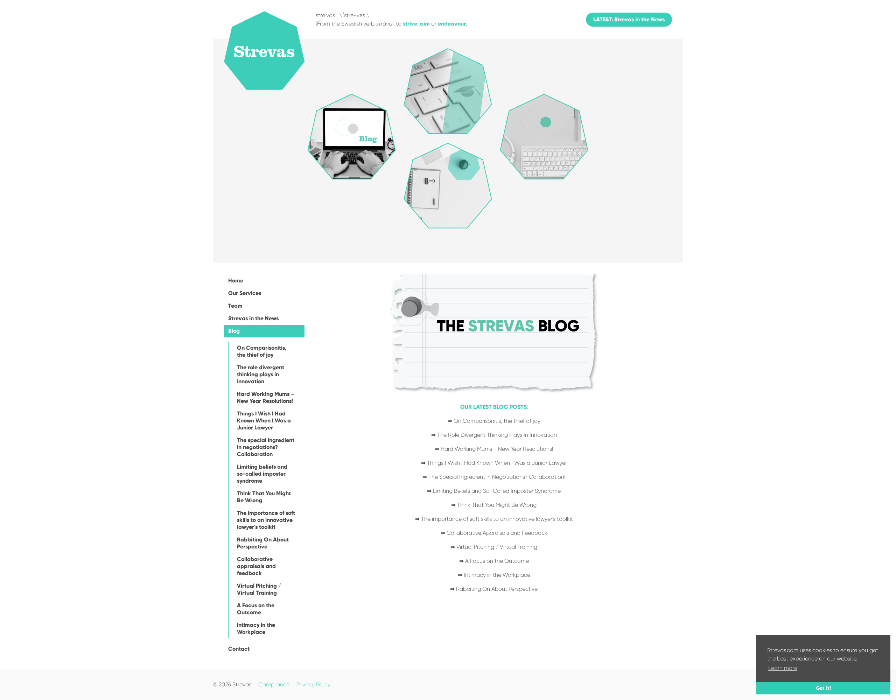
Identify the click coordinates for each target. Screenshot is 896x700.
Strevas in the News (253, 318)
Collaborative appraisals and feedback (256, 566)
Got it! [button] (823, 688)
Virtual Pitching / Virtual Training (259, 589)
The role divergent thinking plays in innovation (260, 374)
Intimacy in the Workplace (256, 628)
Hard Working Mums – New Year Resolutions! (265, 397)
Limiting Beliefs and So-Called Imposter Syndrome (497, 491)
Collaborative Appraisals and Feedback (497, 533)
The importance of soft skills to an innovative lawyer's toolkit (266, 520)
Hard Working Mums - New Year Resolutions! (497, 449)
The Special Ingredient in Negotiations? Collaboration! (497, 477)
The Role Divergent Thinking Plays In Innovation (497, 435)
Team (235, 305)
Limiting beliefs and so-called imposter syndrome (262, 473)
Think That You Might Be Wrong (264, 497)
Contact (239, 648)
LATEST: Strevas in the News (629, 19)
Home (235, 280)
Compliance (273, 684)
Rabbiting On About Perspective (263, 543)
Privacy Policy (313, 684)
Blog (234, 331)
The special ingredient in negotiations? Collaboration (265, 447)
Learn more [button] (782, 668)
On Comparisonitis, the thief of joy (262, 351)
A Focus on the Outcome (255, 609)
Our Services (244, 293)
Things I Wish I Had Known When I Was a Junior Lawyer (264, 420)
